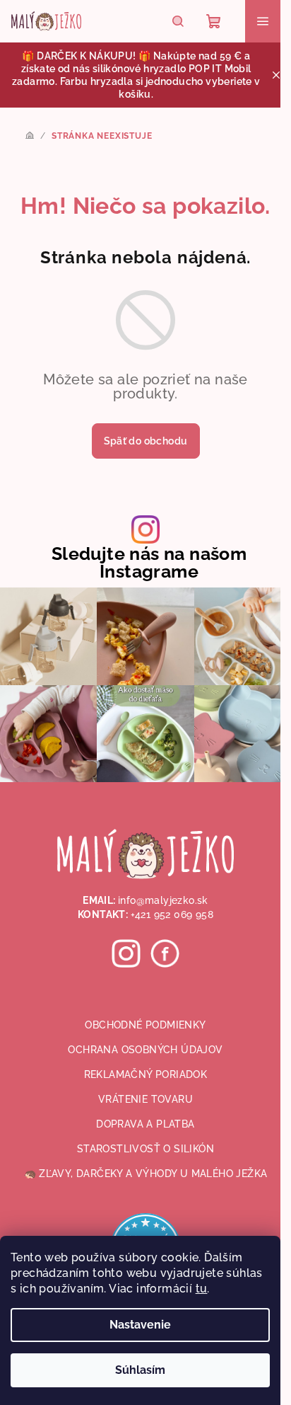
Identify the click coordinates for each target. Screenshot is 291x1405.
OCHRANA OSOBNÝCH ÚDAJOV (145, 1049)
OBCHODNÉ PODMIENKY (145, 1025)
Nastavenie (140, 1324)
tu (202, 1288)
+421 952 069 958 (172, 914)
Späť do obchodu (146, 441)
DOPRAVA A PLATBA (145, 1124)
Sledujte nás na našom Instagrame (149, 562)
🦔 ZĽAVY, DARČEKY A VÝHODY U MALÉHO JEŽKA (146, 1173)
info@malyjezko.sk (163, 900)
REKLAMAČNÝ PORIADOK (146, 1074)
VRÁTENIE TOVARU (145, 1099)
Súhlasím (140, 1370)
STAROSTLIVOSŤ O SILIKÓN (145, 1148)
